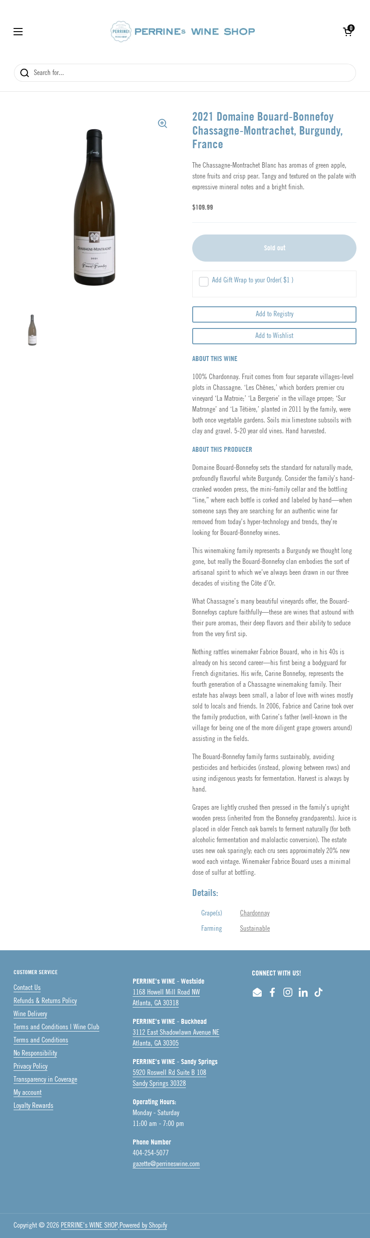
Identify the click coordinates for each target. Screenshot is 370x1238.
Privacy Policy (30, 1066)
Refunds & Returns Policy (45, 1001)
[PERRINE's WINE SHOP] (183, 31)
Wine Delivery (30, 1014)
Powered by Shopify (143, 1225)
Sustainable (255, 928)
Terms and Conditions (41, 1040)
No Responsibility (35, 1053)
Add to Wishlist (274, 336)
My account (28, 1092)
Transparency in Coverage (45, 1079)
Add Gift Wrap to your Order (252, 280)
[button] (347, 32)
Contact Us (27, 988)
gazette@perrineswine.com (166, 1164)
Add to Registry (274, 314)
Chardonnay (254, 913)
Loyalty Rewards (33, 1105)
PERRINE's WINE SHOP (89, 1225)
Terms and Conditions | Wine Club (56, 1027)
